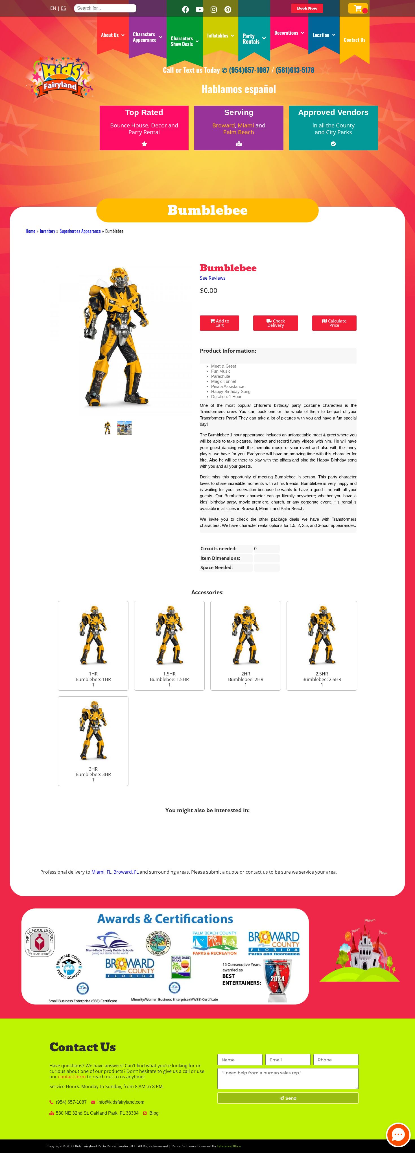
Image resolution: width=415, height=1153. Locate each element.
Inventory (47, 230)
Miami (246, 125)
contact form (72, 1077)
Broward (223, 125)
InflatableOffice (229, 1146)
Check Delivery (276, 323)
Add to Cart (222, 323)
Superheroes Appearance (80, 230)
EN (53, 8)
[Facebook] (185, 10)
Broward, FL (126, 872)
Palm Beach (238, 132)
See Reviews (213, 278)
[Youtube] (200, 10)
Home (30, 230)
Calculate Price (337, 323)
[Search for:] (105, 8)
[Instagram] (214, 10)
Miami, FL (101, 872)
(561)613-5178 (295, 70)
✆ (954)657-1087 (246, 70)
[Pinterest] (228, 10)
